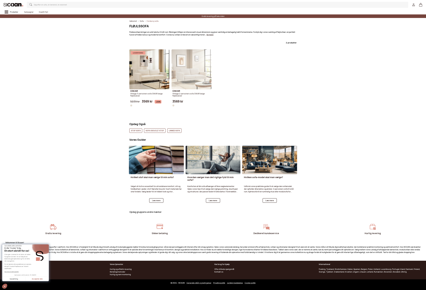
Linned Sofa (174, 130)
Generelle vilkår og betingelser (198, 283)
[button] (420, 4)
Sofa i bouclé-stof (155, 130)
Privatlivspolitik (219, 283)
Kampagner (29, 12)
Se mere (209, 35)
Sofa (142, 21)
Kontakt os (218, 272)
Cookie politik (250, 283)
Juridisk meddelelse (235, 283)
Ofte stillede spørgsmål (224, 269)
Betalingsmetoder (117, 272)
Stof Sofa (136, 130)
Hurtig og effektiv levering (121, 269)
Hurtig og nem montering (120, 274)
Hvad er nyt (43, 12)
